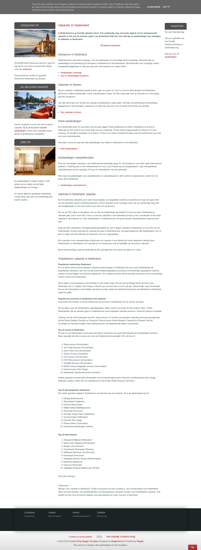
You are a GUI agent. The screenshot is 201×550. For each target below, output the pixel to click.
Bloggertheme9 (118, 541)
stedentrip (27, 69)
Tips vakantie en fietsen (70, 112)
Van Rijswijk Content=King (120, 536)
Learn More (153, 7)
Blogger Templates (90, 541)
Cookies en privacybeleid (80, 537)
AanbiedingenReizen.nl (81, 516)
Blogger (140, 541)
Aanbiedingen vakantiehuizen (73, 185)
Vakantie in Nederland (73, 25)
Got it (166, 7)
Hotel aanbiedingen (68, 148)
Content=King (75, 541)
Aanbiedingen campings (71, 72)
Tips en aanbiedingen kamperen (74, 76)
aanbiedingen (171, 57)
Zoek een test (102, 516)
